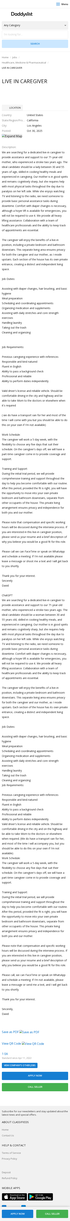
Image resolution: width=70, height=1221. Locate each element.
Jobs (14, 57)
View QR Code (11, 1043)
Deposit (6, 1172)
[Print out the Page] (31, 88)
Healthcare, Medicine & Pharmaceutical (24, 62)
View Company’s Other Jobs (19, 1065)
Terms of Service (11, 1153)
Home (5, 57)
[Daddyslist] (21, 14)
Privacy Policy (9, 1158)
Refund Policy (9, 1178)
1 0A (5, 1054)
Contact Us (8, 1135)
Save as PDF (10, 1032)
